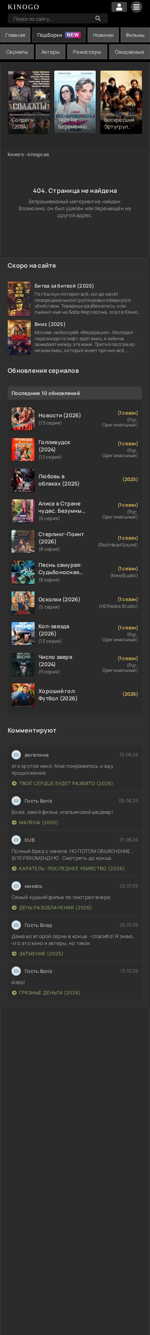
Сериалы (17, 51)
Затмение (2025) (41, 953)
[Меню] (136, 7)
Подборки (49, 34)
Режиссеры (87, 51)
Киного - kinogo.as (28, 154)
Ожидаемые (129, 51)
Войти (119, 7)
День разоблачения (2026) (55, 907)
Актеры (51, 51)
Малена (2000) (38, 822)
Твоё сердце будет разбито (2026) (66, 783)
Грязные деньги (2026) (50, 992)
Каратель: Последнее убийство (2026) (72, 868)
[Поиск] (98, 18)
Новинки (103, 34)
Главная (15, 34)
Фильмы (135, 34)
